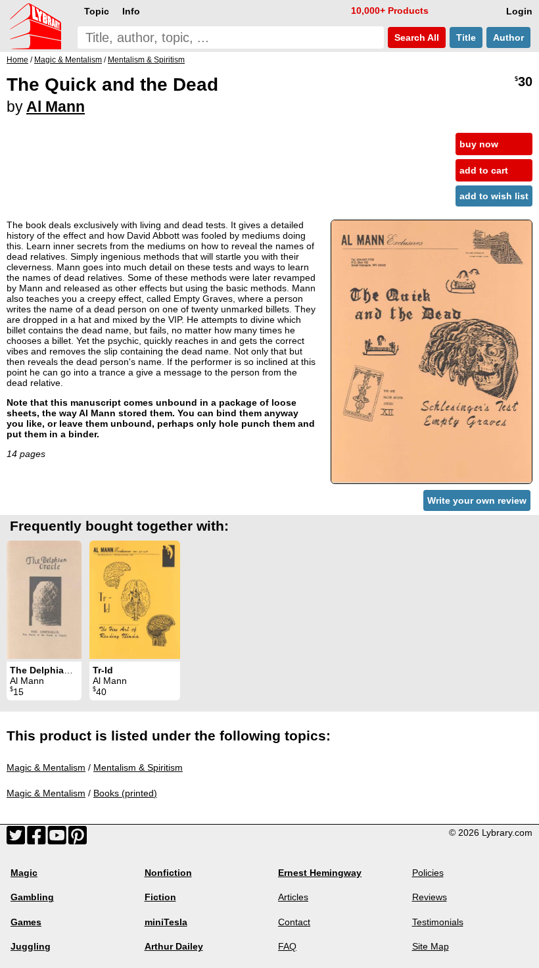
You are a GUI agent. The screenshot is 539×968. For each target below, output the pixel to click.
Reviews (429, 897)
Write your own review (477, 500)
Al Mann (55, 106)
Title (466, 37)
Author (508, 37)
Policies (428, 872)
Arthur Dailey (174, 946)
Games (26, 922)
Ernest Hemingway (320, 872)
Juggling (31, 946)
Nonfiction (168, 872)
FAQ (287, 946)
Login (519, 11)
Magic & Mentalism (46, 767)
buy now (478, 144)
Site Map (430, 946)
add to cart (483, 170)
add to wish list (493, 196)
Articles (293, 897)
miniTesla (166, 922)
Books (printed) (125, 793)
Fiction (160, 897)
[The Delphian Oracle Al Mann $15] (44, 600)
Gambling (32, 897)
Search (415, 37)
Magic (24, 872)
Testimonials (437, 922)
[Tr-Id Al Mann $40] (134, 600)
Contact (294, 922)
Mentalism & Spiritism (138, 767)
